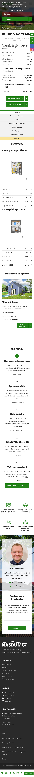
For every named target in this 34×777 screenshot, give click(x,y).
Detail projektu (22, 325)
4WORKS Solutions (22, 765)
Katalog (11, 38)
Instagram (8, 701)
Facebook (6, 698)
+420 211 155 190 (18, 586)
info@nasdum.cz (18, 582)
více (25, 371)
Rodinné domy (6, 664)
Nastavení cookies (17, 10)
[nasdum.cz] (16, 644)
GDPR (3, 734)
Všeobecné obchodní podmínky (12, 738)
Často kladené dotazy (8, 679)
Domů (5, 38)
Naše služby (5, 673)
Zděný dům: (6, 91)
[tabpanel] (17, 307)
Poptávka (28, 773)
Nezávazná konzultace (15, 485)
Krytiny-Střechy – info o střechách (12, 747)
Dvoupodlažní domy (22, 38)
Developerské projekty (9, 670)
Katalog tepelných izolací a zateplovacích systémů (14, 753)
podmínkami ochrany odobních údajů (17, 612)
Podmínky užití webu (8, 743)
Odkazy (4, 759)
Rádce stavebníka (7, 676)
